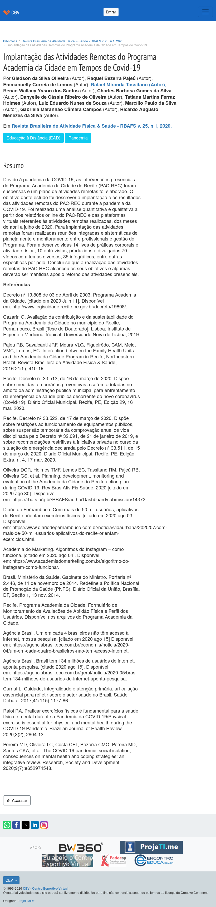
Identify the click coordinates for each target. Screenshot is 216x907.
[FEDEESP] (114, 859)
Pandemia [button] (78, 138)
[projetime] (151, 846)
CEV (10, 880)
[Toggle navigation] (205, 12)
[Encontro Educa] (154, 859)
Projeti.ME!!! (26, 900)
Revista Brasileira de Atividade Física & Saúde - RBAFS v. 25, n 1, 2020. (73, 41)
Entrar (111, 11)
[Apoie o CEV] (68, 859)
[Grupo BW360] (82, 846)
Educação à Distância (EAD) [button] (33, 138)
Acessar (19, 800)
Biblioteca (10, 41)
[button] (7, 825)
